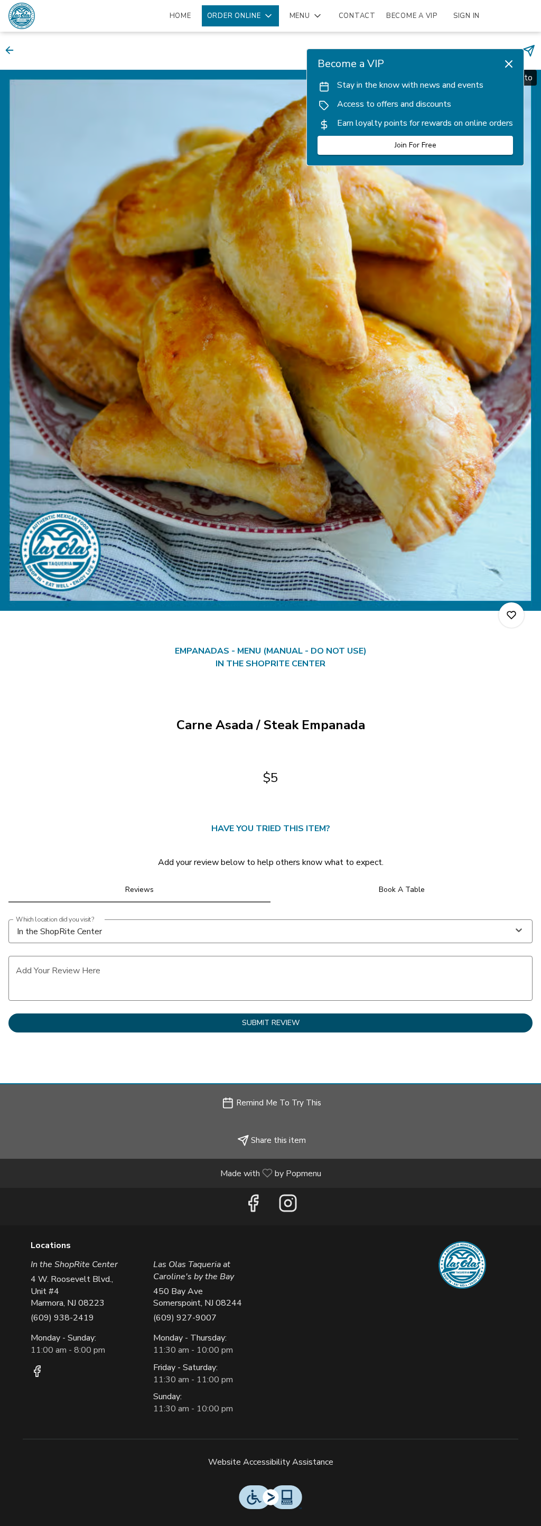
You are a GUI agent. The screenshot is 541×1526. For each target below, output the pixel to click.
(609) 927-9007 (185, 1318)
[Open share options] (529, 50)
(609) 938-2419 (62, 1318)
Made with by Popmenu (164, 1173)
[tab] (139, 889)
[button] (240, 15)
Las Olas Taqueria (462, 1265)
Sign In (466, 16)
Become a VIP (411, 16)
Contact (357, 16)
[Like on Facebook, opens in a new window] (253, 1206)
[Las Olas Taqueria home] (56, 16)
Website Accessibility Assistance (270, 1462)
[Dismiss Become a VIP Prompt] (508, 63)
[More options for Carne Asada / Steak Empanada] (511, 615)
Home (180, 16)
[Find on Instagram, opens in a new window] (287, 1206)
